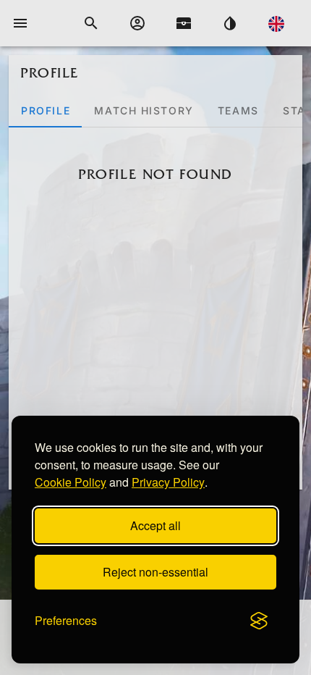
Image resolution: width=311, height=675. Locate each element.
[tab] (45, 110)
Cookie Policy (70, 482)
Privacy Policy (168, 482)
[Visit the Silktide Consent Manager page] (259, 620)
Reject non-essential (155, 571)
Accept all (155, 525)
